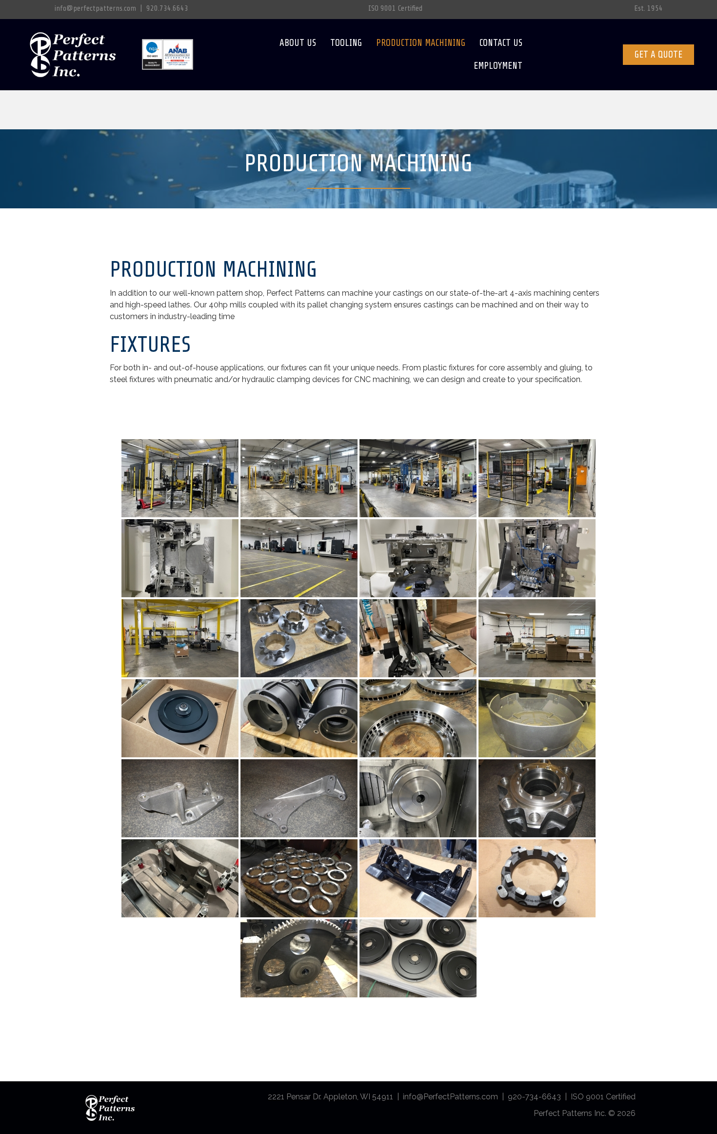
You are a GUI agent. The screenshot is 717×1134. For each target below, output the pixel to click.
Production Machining (420, 43)
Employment (498, 66)
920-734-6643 (534, 1096)
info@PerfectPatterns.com (450, 1096)
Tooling (346, 43)
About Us (297, 43)
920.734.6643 (167, 8)
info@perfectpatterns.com (95, 8)
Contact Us (500, 43)
